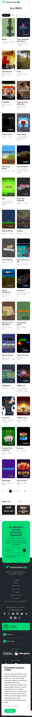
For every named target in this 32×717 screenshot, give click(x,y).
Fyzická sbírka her (16, 595)
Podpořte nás (16, 586)
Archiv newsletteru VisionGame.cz (16, 601)
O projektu (16, 580)
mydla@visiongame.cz (16, 610)
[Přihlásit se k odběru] (24, 550)
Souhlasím (10, 711)
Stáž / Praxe (16, 589)
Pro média (16, 592)
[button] (24, 501)
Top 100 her (16, 598)
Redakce (16, 583)
